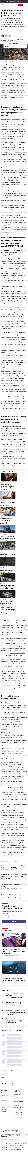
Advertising (17, 1094)
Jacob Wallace (6, 880)
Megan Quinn (8, 35)
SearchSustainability (19, 1120)
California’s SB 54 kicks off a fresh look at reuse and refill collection (13, 951)
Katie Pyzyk (5, 869)
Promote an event (18, 1101)
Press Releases (5, 1107)
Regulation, (11, 898)
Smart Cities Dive (18, 1115)
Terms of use (13, 1147)
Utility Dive (16, 1117)
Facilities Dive (17, 1110)
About (3, 1093)
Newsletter (4, 1100)
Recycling (18, 898)
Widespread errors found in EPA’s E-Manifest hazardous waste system (15, 1012)
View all (4, 1070)
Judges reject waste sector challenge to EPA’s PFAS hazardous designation (15, 995)
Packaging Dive (18, 1112)
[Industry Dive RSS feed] (12, 1083)
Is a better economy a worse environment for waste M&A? (14, 979)
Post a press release (12, 1070)
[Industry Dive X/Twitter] (9, 1083)
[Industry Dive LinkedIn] (2, 1083)
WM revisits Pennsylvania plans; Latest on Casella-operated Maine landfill (14, 1004)
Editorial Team (5, 1095)
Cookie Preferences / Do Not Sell (14, 1149)
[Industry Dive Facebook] (5, 1083)
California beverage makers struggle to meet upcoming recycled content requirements (13, 876)
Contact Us (4, 1098)
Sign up (20, 5)
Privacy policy (4, 1147)
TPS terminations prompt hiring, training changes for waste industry (15, 1020)
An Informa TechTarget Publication (14, 1)
